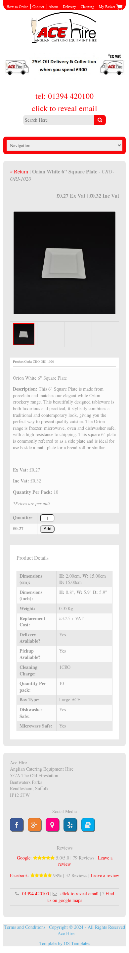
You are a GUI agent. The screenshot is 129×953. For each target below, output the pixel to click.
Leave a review (105, 875)
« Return (19, 171)
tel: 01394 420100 (64, 96)
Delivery (69, 6)
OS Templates (77, 943)
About (53, 6)
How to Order (17, 6)
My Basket (107, 6)
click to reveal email (64, 108)
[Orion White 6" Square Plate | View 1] (64, 262)
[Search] (100, 120)
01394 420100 (35, 893)
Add (47, 529)
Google (23, 858)
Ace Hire (66, 933)
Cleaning (87, 6)
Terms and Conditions (24, 927)
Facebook (19, 875)
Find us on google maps (80, 896)
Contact (38, 6)
